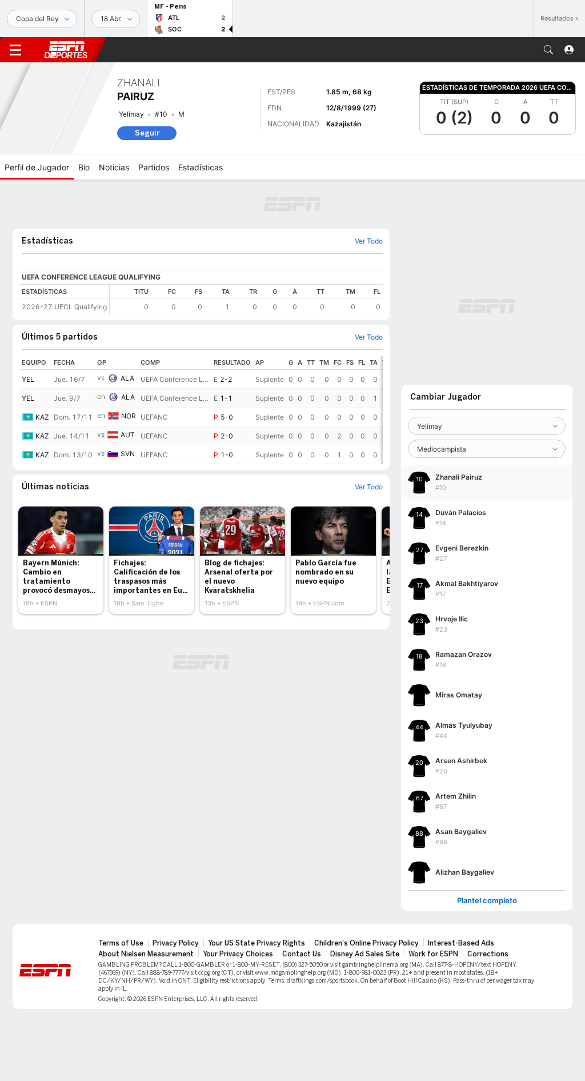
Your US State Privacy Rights (256, 943)
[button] (548, 49)
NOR (128, 416)
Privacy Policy (176, 943)
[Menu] (15, 49)
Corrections (487, 954)
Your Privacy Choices (238, 954)
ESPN (65, 49)
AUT (128, 434)
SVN (128, 453)
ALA (127, 378)
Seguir (147, 133)
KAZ (42, 417)
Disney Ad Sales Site (364, 954)
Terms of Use (120, 943)
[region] (246, 299)
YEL (28, 379)
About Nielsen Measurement (146, 954)
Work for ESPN (433, 954)
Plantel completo (487, 900)
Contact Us (301, 954)
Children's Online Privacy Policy (366, 943)
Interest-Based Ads (461, 943)
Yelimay (131, 114)
